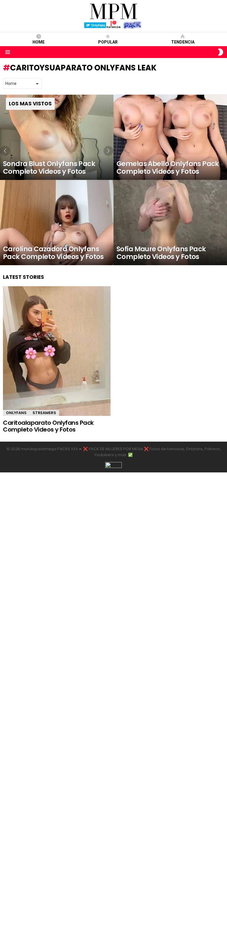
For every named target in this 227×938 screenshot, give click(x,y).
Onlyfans (16, 413)
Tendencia (182, 42)
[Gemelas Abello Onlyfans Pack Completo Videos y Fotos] (170, 137)
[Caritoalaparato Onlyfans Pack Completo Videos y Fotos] (57, 351)
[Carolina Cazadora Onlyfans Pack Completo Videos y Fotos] (57, 222)
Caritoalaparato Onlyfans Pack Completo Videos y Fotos (48, 426)
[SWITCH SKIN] (220, 52)
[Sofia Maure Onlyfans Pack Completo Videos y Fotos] (170, 222)
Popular (108, 42)
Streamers (44, 413)
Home (39, 42)
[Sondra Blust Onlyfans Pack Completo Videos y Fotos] (57, 137)
